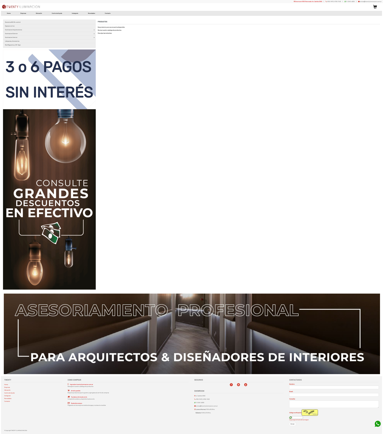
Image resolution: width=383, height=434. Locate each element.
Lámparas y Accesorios (12, 41)
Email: (291, 391)
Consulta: (292, 399)
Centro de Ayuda (57, 13)
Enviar (293, 424)
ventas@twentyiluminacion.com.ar (371, 1)
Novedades (91, 13)
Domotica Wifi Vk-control (13, 22)
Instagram (75, 13)
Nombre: (292, 384)
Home (9, 13)
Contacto (108, 13)
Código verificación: (295, 412)
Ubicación (39, 13)
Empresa (23, 13)
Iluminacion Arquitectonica (50, 30)
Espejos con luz (10, 26)
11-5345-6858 (350, 1)
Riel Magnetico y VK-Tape (13, 45)
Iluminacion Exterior (50, 34)
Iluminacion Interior (50, 38)
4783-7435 (337, 1)
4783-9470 (330, 1)
